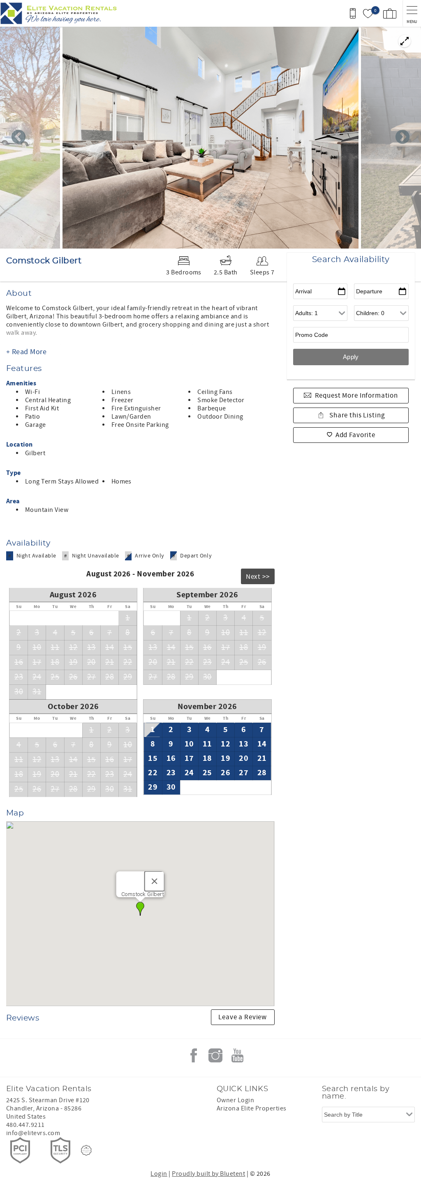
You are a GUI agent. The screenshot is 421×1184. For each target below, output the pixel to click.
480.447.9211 (25, 1125)
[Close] (154, 881)
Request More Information (356, 395)
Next (402, 137)
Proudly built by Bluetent (208, 1174)
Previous (18, 137)
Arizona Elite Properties (252, 1108)
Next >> (258, 576)
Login (158, 1174)
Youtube (237, 1055)
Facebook (193, 1055)
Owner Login (235, 1100)
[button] (140, 908)
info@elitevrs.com (33, 1133)
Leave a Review (242, 1017)
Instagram (215, 1055)
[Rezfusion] (86, 1150)
